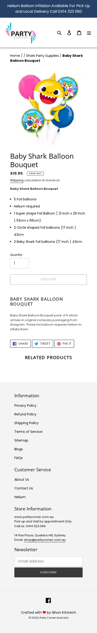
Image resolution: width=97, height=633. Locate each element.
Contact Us (23, 488)
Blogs (18, 449)
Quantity (16, 255)
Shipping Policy (26, 423)
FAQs (18, 457)
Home (15, 55)
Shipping (17, 180)
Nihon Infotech (64, 612)
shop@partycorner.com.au (45, 540)
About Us (21, 479)
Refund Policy (25, 414)
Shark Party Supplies (43, 55)
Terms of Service (28, 431)
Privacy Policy (25, 405)
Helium (20, 497)
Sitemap (21, 440)
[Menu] (89, 32)
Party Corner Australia (54, 618)
